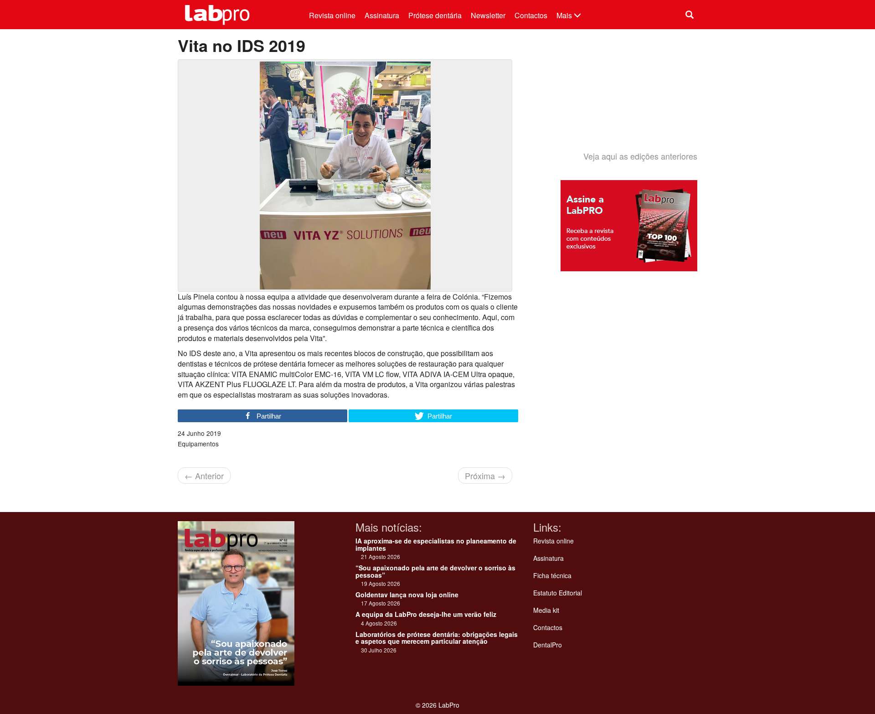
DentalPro (547, 644)
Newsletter (488, 15)
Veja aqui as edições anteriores (640, 156)
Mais (565, 15)
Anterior (204, 475)
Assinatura (382, 15)
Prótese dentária (435, 15)
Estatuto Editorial (557, 592)
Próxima (485, 475)
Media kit (546, 610)
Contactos (531, 15)
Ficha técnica (552, 575)
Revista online (332, 15)
